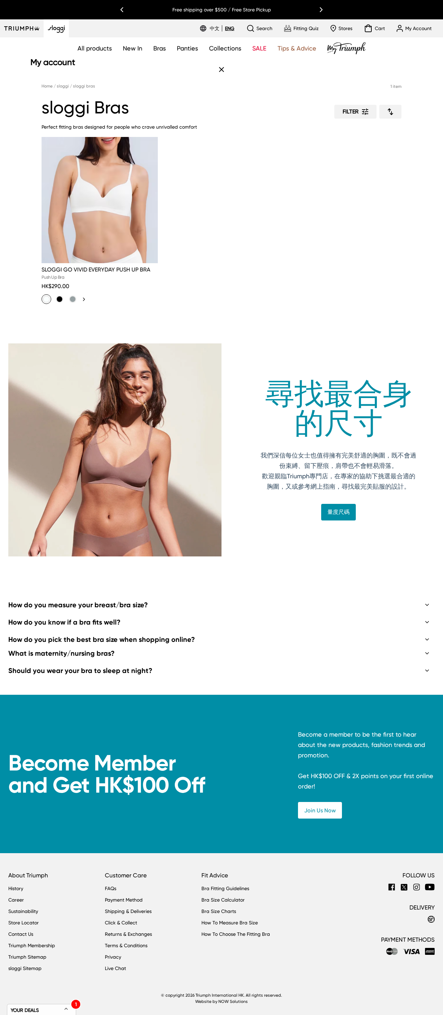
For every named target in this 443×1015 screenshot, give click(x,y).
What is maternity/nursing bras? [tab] (61, 653)
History (15, 888)
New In (132, 48)
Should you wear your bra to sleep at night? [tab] (80, 670)
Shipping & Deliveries (128, 911)
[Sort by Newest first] (390, 112)
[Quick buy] (148, 264)
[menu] (222, 28)
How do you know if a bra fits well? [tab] (64, 622)
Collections (225, 48)
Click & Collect (121, 922)
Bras (159, 48)
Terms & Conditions (126, 945)
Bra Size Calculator (223, 900)
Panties (187, 48)
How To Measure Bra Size (229, 922)
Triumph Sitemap (27, 957)
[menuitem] (216, 28)
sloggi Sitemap (25, 968)
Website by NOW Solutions (221, 1001)
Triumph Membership (31, 945)
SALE (259, 48)
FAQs (110, 888)
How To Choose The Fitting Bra (235, 934)
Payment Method (124, 900)
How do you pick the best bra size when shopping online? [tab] (101, 639)
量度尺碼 (338, 512)
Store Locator (23, 922)
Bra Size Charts (218, 911)
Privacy (113, 957)
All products (95, 48)
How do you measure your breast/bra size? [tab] (78, 605)
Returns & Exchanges (128, 934)
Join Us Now (320, 810)
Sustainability (23, 911)
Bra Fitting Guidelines (225, 888)
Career (16, 900)
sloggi (63, 86)
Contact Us (20, 934)
